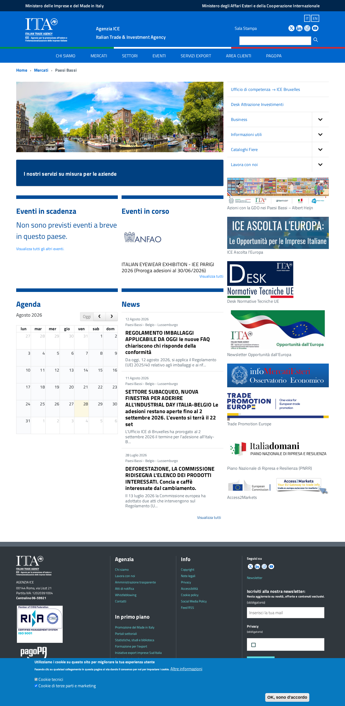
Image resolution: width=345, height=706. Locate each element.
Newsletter (254, 577)
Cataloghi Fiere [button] (244, 149)
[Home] (46, 30)
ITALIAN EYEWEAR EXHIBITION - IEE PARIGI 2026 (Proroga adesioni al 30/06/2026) (168, 267)
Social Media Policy (194, 601)
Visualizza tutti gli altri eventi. (40, 249)
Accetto (269, 644)
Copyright (187, 569)
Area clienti (238, 56)
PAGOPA (274, 56)
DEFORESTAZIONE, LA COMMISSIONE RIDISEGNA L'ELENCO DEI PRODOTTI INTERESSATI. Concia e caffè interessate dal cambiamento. (170, 478)
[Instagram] (307, 28)
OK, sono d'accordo (287, 697)
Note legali (188, 575)
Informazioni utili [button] (246, 134)
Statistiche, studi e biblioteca (134, 639)
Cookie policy (190, 594)
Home (21, 70)
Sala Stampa (246, 28)
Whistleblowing (125, 594)
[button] (320, 119)
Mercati (99, 56)
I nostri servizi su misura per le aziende (70, 174)
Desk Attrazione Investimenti (257, 104)
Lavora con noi (125, 575)
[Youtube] (315, 28)
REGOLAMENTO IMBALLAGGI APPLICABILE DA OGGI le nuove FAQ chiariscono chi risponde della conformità (167, 342)
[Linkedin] (299, 28)
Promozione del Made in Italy (134, 627)
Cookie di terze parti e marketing (67, 686)
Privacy (186, 582)
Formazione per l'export (131, 646)
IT (307, 18)
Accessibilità (189, 588)
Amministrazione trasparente (135, 582)
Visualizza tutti (209, 517)
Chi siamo (66, 56)
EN (315, 18)
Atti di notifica (124, 588)
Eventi (159, 56)
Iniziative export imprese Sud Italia (138, 652)
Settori (130, 56)
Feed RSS (187, 607)
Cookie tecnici (50, 679)
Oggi (87, 316)
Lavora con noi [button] (244, 164)
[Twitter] (291, 28)
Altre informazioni (186, 669)
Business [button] (239, 119)
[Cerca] (316, 40)
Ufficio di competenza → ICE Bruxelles (265, 89)
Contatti (120, 601)
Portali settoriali (126, 633)
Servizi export (196, 56)
